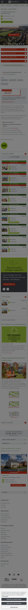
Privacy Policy (5, 596)
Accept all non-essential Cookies (14, 599)
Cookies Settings (14, 607)
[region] (14, 599)
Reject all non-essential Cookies (14, 603)
